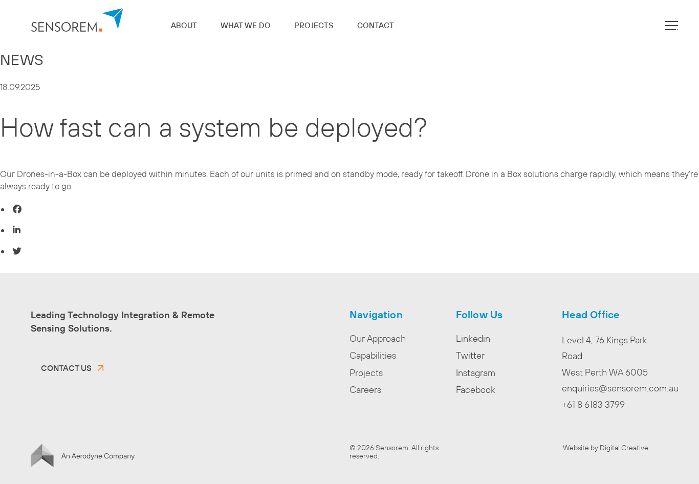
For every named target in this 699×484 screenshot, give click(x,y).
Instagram (475, 373)
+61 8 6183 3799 (593, 404)
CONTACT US (66, 368)
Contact (375, 25)
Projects (313, 25)
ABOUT (184, 25)
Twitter (470, 355)
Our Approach (378, 338)
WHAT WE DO (246, 25)
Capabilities (373, 355)
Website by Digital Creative (605, 448)
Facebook (475, 389)
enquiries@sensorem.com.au (620, 388)
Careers (365, 389)
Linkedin (473, 338)
